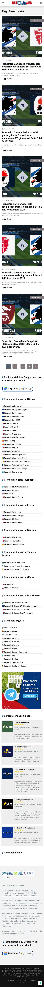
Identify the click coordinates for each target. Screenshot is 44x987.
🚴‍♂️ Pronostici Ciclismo (10, 645)
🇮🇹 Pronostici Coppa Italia (11, 434)
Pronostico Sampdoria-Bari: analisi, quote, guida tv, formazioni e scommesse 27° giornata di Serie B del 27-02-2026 (22, 136)
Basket (10, 890)
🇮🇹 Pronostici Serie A (10, 423)
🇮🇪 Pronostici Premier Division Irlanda (16, 462)
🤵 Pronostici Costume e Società (14, 666)
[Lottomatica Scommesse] (7, 837)
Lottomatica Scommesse (24, 828)
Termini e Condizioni (30, 980)
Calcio (4, 890)
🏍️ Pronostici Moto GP (10, 588)
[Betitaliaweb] (22, 3)
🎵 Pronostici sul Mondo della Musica (16, 566)
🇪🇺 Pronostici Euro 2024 (11, 420)
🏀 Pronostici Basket (10, 631)
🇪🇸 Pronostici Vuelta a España (13, 544)
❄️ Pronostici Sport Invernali (12, 662)
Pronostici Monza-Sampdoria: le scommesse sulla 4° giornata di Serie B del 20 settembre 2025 (22, 275)
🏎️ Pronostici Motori (9, 649)
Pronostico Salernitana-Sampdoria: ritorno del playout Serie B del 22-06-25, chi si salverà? (21, 344)
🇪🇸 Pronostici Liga (8, 441)
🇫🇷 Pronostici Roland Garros (12, 522)
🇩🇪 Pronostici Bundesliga (11, 444)
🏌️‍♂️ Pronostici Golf (8, 656)
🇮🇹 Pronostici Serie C (10, 430)
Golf (27, 893)
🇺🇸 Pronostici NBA (9, 494)
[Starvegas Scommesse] (7, 809)
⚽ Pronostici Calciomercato (12, 406)
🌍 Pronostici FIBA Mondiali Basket (15, 487)
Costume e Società (30, 896)
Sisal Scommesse (21, 722)
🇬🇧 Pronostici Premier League (13, 437)
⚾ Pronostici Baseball (10, 638)
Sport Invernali (15, 896)
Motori (33, 890)
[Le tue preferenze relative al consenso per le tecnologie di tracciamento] (40, 983)
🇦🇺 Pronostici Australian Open (13, 516)
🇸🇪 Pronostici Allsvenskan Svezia (14, 458)
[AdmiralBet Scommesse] (7, 778)
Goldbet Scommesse (22, 747)
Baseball (21, 893)
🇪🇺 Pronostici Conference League (14, 416)
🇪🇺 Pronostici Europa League (12, 413)
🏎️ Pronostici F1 (8, 584)
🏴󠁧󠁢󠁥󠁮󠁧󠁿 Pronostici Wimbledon (11, 512)
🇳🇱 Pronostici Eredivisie (11, 451)
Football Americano (9, 893)
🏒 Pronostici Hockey (10, 659)
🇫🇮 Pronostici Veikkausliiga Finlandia (15, 465)
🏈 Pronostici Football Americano (14, 652)
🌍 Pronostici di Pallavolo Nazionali (15, 603)
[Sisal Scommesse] (7, 732)
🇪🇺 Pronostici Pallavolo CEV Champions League (19, 606)
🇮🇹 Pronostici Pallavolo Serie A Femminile (17, 613)
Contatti (19, 980)
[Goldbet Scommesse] (7, 756)
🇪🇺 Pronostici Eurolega (10, 490)
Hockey (34, 893)
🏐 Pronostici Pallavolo (10, 642)
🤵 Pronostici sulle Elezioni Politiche (15, 569)
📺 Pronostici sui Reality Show (13, 563)
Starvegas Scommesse (23, 800)
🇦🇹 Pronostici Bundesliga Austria (14, 455)
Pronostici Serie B (37, 20)
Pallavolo (25, 890)
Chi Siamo (11, 980)
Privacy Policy (6, 878)
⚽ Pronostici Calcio (9, 628)
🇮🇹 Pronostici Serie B (10, 427)
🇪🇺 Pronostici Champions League (14, 410)
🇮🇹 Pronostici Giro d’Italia (11, 537)
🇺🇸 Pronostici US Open (10, 519)
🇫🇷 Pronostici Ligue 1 (10, 448)
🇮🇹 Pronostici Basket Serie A (12, 497)
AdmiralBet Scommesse (24, 769)
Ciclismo (5, 896)
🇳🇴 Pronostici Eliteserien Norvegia (14, 469)
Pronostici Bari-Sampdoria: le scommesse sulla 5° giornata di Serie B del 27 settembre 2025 (22, 207)
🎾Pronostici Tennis (9, 635)
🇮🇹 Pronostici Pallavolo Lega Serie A (15, 610)
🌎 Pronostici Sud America (12, 472)
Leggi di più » (7, 79)
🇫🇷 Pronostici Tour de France (12, 541)
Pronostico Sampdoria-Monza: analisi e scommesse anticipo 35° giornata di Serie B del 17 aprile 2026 (21, 67)
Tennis (17, 890)
